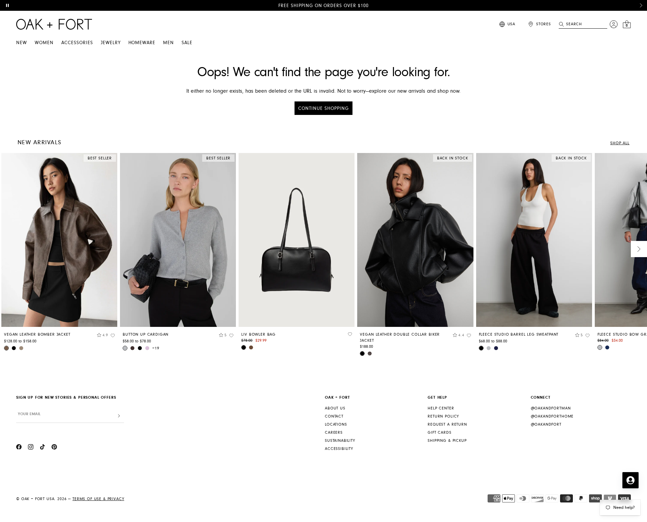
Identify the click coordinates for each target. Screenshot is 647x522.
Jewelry (111, 42)
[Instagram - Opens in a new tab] (30, 448)
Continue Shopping (323, 108)
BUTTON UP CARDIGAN (145, 334)
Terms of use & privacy (98, 499)
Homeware (142, 42)
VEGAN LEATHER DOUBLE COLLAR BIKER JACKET (400, 337)
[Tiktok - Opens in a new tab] (42, 448)
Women (44, 42)
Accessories (77, 42)
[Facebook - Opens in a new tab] (19, 448)
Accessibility (339, 449)
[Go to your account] (613, 24)
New (21, 42)
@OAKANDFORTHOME (552, 416)
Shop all (619, 143)
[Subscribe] (119, 416)
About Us (335, 408)
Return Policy (443, 416)
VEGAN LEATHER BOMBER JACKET (37, 334)
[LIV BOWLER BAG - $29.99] (297, 240)
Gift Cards (439, 432)
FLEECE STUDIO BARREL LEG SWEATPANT (519, 334)
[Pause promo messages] (7, 5)
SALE (187, 42)
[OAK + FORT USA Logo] (54, 24)
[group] (59, 254)
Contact (334, 416)
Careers (334, 432)
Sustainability (340, 440)
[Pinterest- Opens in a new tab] (54, 448)
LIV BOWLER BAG (258, 334)
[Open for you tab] (630, 480)
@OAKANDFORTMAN (551, 408)
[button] (641, 5)
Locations (336, 424)
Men (168, 42)
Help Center (441, 408)
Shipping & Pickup (447, 440)
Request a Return (447, 424)
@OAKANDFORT (546, 424)
